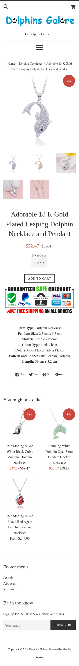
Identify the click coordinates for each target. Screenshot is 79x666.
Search (8, 577)
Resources (10, 589)
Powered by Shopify (60, 649)
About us (9, 583)
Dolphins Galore (38, 649)
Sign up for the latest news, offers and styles (33, 613)
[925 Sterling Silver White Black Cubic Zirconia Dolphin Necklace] (19, 424)
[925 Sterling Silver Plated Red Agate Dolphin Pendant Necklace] (19, 494)
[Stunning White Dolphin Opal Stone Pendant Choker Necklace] (59, 424)
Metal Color (39, 255)
